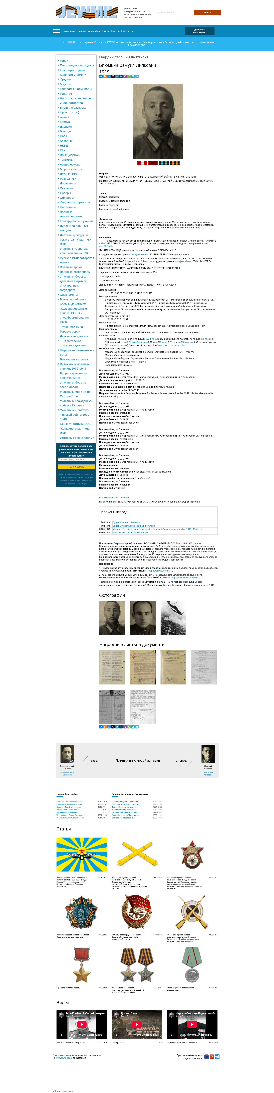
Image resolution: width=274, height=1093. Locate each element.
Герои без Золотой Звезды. (69, 988)
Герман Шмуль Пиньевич (67, 812)
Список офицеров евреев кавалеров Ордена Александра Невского (73, 936)
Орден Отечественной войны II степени (134, 526)
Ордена (65, 79)
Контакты (127, 31)
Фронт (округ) (69, 112)
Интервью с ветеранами (77, 437)
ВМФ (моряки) (70, 155)
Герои (64, 60)
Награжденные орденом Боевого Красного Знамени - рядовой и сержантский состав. (126, 937)
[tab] (77, 60)
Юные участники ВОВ (75, 423)
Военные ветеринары (75, 271)
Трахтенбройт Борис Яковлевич (70, 815)
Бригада (66, 131)
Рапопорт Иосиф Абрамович (124, 810)
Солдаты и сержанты (75, 202)
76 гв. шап (207, 339)
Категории (69, 31)
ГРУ (62, 150)
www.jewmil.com (140, 254)
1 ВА (182, 345)
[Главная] (87, 12)
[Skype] (133, 76)
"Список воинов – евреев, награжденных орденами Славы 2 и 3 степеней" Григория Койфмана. (128, 990)
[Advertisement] (76, 529)
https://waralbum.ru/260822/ (186, 577)
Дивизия (66, 126)
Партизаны (68, 207)
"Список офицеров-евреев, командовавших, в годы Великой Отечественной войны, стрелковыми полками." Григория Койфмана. (183, 938)
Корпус (65, 121)
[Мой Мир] (109, 76)
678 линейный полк (137, 342)
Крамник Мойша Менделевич (69, 804)
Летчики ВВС (69, 174)
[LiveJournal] (121, 76)
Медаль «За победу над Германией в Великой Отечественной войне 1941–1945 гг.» (157, 529)
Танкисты (66, 159)
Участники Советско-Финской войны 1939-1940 (75, 414)
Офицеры (67, 197)
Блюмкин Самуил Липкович (114, 497)
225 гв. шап (188, 342)
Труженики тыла (71, 326)
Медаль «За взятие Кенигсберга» (130, 532)
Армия (64, 117)
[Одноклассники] (105, 76)
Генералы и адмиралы (76, 88)
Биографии (93, 31)
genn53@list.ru (106, 246)
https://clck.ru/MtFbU (159, 570)
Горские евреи (70, 331)
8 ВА (146, 339)
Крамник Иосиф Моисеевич (69, 807)
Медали (65, 84)
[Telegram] (137, 76)
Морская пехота (71, 169)
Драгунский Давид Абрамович (125, 801)
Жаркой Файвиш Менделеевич (125, 807)
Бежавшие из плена (74, 359)
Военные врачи (71, 267)
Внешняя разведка (73, 107)
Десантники (68, 183)
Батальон (66, 140)
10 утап (163, 342)
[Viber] (125, 76)
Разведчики (68, 178)
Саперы (65, 193)
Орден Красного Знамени (126, 522)
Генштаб (66, 93)
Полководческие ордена (77, 65)
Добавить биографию (199, 31)
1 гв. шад (121, 339)
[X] (113, 76)
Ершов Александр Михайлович (125, 815)
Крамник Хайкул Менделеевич (70, 801)
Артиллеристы (70, 164)
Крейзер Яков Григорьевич (123, 818)
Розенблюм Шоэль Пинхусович (70, 818)
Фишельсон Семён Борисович (125, 812)
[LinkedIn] (117, 76)
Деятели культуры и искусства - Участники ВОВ (75, 239)
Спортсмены (69, 294)
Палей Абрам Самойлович (68, 810)
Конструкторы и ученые (76, 221)
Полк (63, 136)
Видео (105, 31)
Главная (81, 31)
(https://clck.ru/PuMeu (136, 261)
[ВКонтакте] (101, 76)
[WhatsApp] (129, 76)
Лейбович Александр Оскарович (126, 804)
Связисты (66, 188)
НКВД (64, 145)
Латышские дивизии (74, 336)
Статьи (115, 31)
